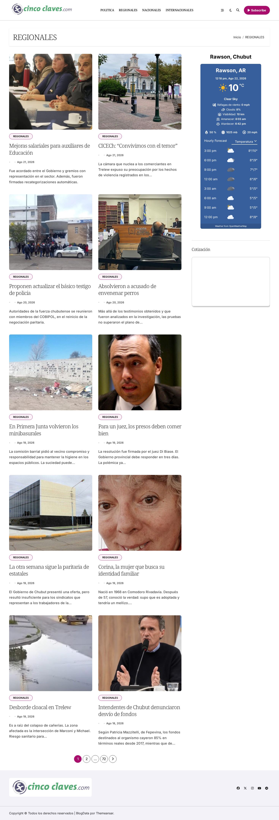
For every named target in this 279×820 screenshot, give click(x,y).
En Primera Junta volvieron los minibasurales (43, 430)
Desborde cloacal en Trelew (40, 707)
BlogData (82, 813)
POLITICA (107, 10)
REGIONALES (128, 10)
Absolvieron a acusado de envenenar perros (127, 289)
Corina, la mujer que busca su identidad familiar (131, 570)
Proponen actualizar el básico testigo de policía (50, 289)
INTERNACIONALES (179, 10)
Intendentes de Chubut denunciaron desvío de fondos (139, 710)
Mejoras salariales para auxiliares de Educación (49, 149)
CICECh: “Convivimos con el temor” (137, 145)
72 (104, 759)
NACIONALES (151, 10)
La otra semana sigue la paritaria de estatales (49, 570)
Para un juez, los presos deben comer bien (139, 430)
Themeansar (104, 813)
